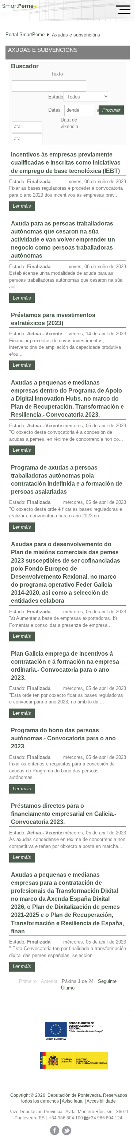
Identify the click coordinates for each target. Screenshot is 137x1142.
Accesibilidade (101, 1101)
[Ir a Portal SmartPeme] (19, 6)
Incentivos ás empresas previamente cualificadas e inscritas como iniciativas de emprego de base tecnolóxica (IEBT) (66, 162)
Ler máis (22, 206)
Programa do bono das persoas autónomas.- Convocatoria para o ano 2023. (63, 738)
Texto (57, 74)
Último (68, 988)
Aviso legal (73, 1101)
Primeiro (28, 981)
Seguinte (107, 981)
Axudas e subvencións (76, 35)
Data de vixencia (69, 123)
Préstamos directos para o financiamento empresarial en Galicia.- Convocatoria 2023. (63, 814)
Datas (54, 110)
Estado (55, 97)
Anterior (49, 981)
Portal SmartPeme (25, 34)
